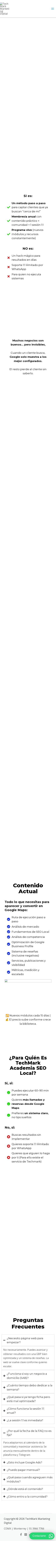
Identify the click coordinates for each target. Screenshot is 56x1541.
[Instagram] (25, 1534)
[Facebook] (21, 1534)
